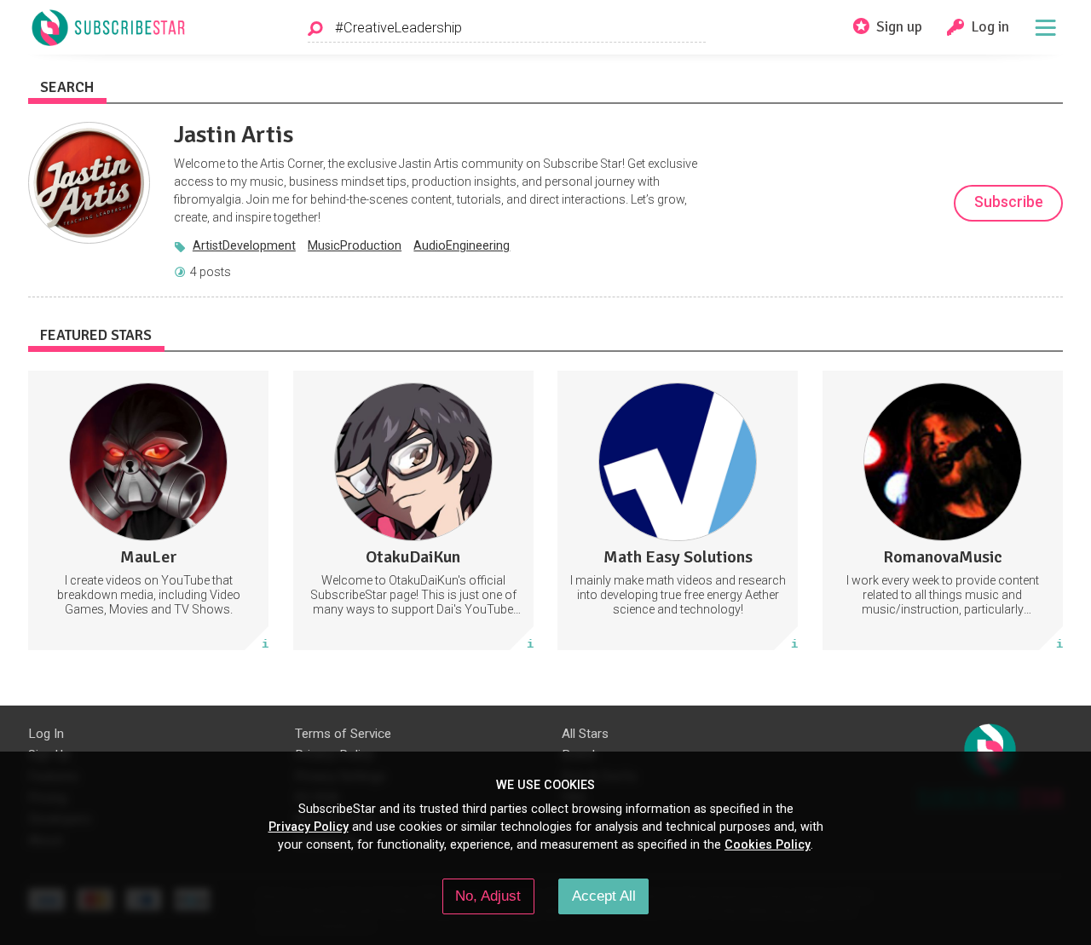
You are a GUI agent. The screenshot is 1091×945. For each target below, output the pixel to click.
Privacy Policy (308, 826)
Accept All (604, 895)
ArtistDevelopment (244, 245)
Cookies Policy (767, 844)
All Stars (585, 733)
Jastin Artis (233, 134)
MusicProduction (354, 245)
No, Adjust (488, 895)
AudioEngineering (461, 245)
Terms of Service (343, 733)
